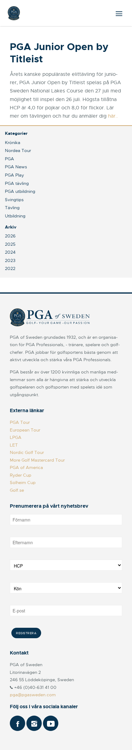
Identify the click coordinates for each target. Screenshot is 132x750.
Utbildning (15, 216)
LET (14, 445)
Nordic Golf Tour (27, 452)
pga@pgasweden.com (33, 694)
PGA (9, 159)
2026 (10, 236)
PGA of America (26, 467)
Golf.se (17, 490)
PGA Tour (20, 422)
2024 (10, 252)
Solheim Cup (23, 482)
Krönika (12, 142)
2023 (10, 260)
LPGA (15, 437)
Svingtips (14, 199)
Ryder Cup (20, 475)
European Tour (25, 430)
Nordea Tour (18, 150)
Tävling (12, 207)
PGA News (16, 167)
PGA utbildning (20, 191)
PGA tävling (17, 183)
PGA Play (14, 175)
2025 (10, 244)
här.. (113, 116)
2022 (10, 268)
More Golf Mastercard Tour (37, 460)
